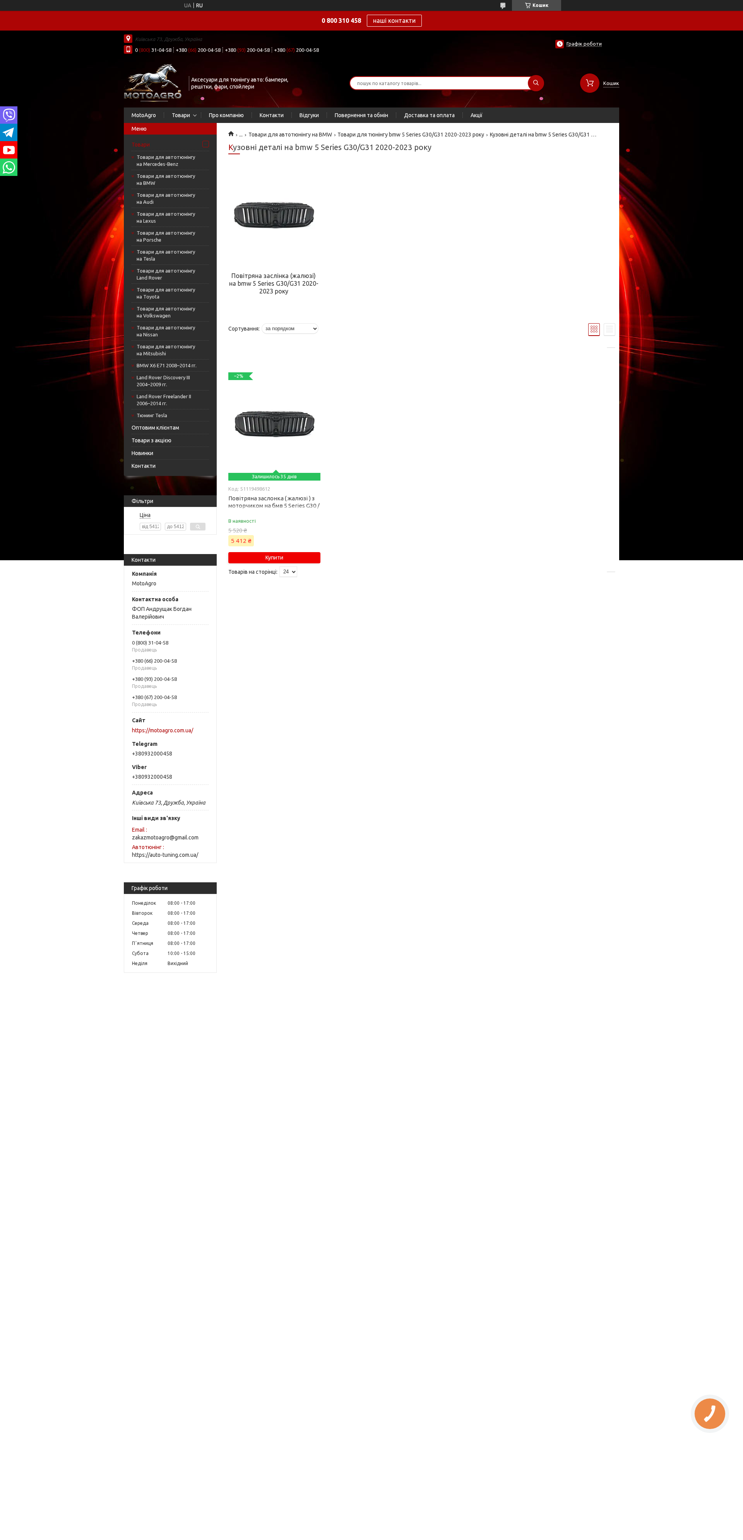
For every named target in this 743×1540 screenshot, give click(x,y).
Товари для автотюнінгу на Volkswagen (166, 312)
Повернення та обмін (361, 115)
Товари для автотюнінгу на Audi (166, 198)
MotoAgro (144, 115)
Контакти (272, 115)
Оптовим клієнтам (155, 428)
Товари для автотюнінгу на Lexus (166, 217)
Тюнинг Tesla (152, 415)
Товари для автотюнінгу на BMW (166, 179)
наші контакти (394, 20)
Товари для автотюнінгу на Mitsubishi (166, 350)
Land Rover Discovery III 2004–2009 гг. (163, 381)
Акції (477, 115)
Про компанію (226, 115)
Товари (181, 115)
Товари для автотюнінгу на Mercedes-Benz (166, 160)
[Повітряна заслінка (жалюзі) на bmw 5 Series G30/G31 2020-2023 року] (274, 217)
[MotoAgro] (153, 82)
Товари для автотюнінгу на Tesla (166, 255)
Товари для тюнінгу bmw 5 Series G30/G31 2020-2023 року (410, 134)
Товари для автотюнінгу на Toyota (166, 293)
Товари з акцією (151, 440)
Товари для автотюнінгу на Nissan (166, 331)
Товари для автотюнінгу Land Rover (166, 274)
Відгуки (309, 115)
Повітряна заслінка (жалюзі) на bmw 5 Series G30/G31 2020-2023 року (273, 283)
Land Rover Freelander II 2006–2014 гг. (164, 400)
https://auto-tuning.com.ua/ (165, 855)
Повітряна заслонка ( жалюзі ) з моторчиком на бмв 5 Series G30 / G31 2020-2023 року (274, 505)
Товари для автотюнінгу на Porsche (166, 236)
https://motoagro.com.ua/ (162, 730)
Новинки (142, 453)
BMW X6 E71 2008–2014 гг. (167, 365)
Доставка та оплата (429, 115)
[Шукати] (536, 83)
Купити (274, 557)
